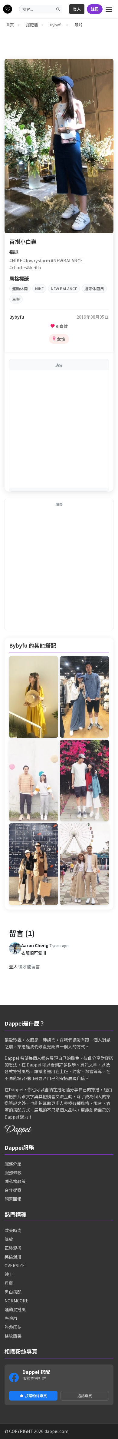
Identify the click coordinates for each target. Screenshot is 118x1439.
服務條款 (13, 1172)
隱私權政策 (15, 1181)
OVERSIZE (15, 1265)
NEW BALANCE (64, 288)
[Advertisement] (59, 429)
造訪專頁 (84, 1395)
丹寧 (9, 1283)
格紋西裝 (13, 1336)
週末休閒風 (94, 288)
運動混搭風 (15, 1309)
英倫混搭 (13, 1257)
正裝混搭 (13, 1248)
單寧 (16, 299)
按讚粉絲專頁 (36, 1395)
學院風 (11, 1318)
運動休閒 (20, 288)
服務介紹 (13, 1164)
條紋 (9, 1239)
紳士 (9, 1274)
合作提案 (13, 1190)
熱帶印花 (13, 1327)
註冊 (95, 9)
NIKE (39, 288)
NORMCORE (16, 1301)
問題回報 (13, 1199)
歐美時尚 (13, 1230)
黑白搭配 (13, 1292)
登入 (77, 9)
